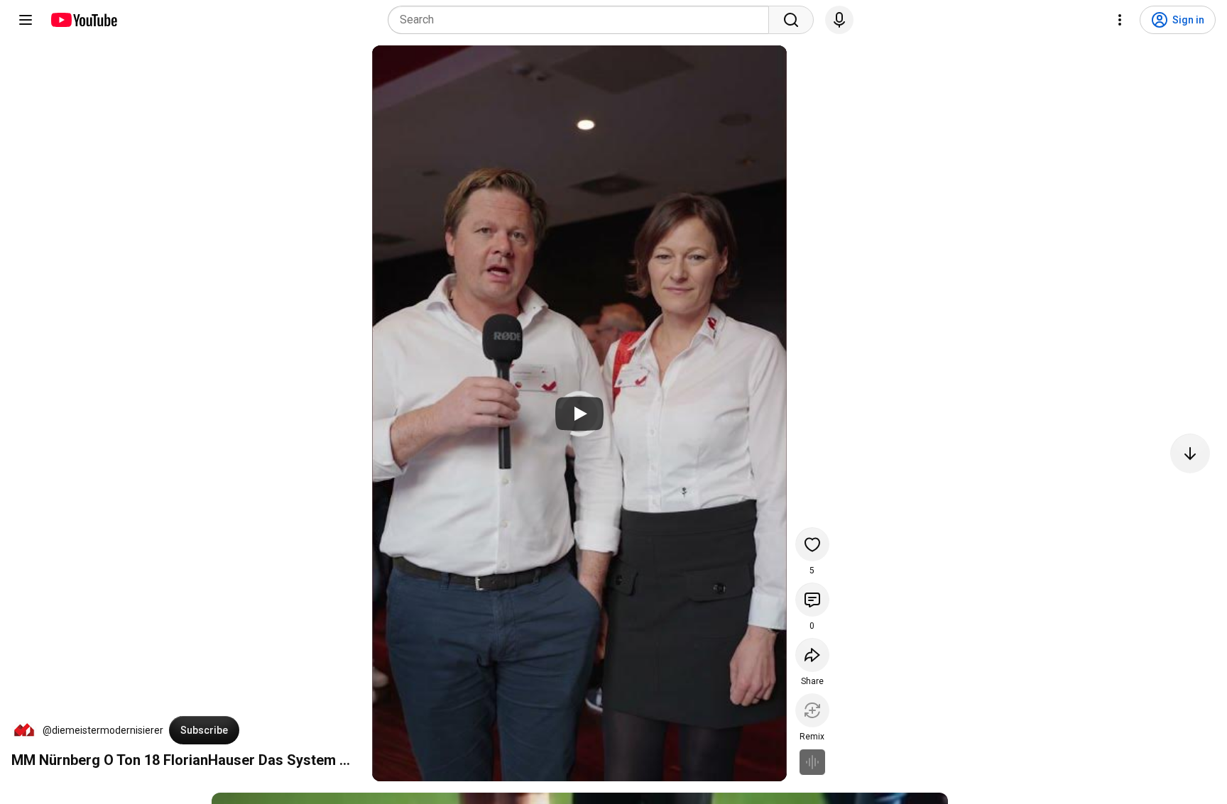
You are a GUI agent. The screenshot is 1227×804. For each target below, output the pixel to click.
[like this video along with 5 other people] (812, 544)
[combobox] (582, 19)
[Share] (812, 655)
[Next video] (1190, 453)
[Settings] (1119, 19)
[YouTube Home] (83, 20)
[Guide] (25, 19)
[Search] (791, 20)
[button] (24, 730)
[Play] (579, 414)
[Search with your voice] (839, 20)
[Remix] (812, 710)
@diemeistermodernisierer (103, 730)
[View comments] (812, 600)
